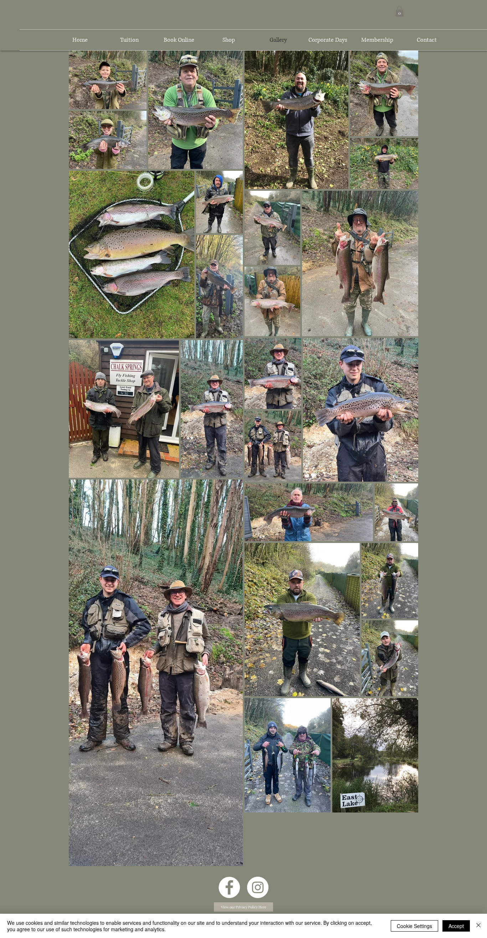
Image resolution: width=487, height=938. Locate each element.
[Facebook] (229, 887)
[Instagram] (257, 887)
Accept (456, 925)
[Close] (478, 925)
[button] (399, 11)
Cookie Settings (414, 925)
